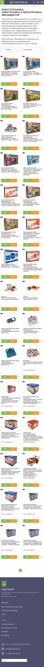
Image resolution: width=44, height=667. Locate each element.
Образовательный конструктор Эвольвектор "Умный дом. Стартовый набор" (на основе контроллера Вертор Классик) (32, 171)
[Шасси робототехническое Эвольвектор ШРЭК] (33, 288)
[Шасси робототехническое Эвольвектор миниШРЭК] (11, 288)
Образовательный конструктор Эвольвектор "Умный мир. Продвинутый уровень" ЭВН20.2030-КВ (32, 542)
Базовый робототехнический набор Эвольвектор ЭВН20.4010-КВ (32, 363)
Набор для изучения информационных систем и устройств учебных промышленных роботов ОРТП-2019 (10, 435)
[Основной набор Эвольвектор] (11, 95)
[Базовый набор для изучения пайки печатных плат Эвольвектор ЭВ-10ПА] (33, 95)
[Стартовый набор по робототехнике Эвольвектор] (11, 128)
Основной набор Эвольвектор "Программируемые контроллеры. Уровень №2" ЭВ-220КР (9, 106)
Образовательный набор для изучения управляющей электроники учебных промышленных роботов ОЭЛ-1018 (11, 471)
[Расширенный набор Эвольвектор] (33, 128)
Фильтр (8, 49)
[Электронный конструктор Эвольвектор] (11, 63)
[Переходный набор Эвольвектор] (11, 192)
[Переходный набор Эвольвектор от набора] (33, 224)
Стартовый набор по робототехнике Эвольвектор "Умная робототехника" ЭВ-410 (9, 138)
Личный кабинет (8, 624)
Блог (3, 614)
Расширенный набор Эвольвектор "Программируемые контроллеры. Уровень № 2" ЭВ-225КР (10, 235)
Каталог (2, 2)
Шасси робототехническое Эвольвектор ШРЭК (30, 298)
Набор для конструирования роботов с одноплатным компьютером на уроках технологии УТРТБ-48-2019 (10, 400)
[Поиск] (34, 2)
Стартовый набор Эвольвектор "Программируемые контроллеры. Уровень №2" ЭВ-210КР (31, 202)
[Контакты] (38, 2)
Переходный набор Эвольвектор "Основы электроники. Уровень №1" (10, 266)
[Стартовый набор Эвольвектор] (33, 63)
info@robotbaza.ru (13, 649)
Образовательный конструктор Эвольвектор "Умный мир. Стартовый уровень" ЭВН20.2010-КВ (32, 506)
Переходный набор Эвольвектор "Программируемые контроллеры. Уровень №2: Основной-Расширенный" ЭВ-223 (33, 268)
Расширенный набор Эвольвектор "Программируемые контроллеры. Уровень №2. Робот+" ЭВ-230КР (33, 138)
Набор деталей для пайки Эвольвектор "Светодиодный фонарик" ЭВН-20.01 (10, 330)
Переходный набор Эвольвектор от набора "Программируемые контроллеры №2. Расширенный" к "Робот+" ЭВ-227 (32, 236)
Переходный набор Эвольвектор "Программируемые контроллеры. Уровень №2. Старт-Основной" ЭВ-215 (11, 202)
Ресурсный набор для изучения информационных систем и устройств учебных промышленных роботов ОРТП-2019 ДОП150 (32, 400)
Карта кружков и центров (12, 607)
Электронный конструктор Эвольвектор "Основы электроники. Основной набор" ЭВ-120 (10, 73)
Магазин (5, 602)
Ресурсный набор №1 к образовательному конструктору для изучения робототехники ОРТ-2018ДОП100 (10, 507)
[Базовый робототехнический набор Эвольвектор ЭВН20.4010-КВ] (33, 353)
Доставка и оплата (9, 628)
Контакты (5, 635)
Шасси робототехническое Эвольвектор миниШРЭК (10, 298)
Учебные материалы (10, 610)
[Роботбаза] (19, 2)
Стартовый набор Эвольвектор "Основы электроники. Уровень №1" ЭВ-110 (32, 73)
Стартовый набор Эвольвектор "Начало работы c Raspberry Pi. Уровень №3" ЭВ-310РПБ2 (10, 170)
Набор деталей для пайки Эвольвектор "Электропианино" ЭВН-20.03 (10, 363)
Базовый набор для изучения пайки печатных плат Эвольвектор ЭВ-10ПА (32, 105)
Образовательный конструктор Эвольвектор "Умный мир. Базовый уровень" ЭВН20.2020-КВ (10, 542)
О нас (4, 620)
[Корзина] (41, 2)
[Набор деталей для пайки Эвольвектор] (11, 320)
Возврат (5, 631)
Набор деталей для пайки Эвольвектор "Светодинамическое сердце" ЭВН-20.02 (32, 330)
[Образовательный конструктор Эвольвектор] (33, 160)
